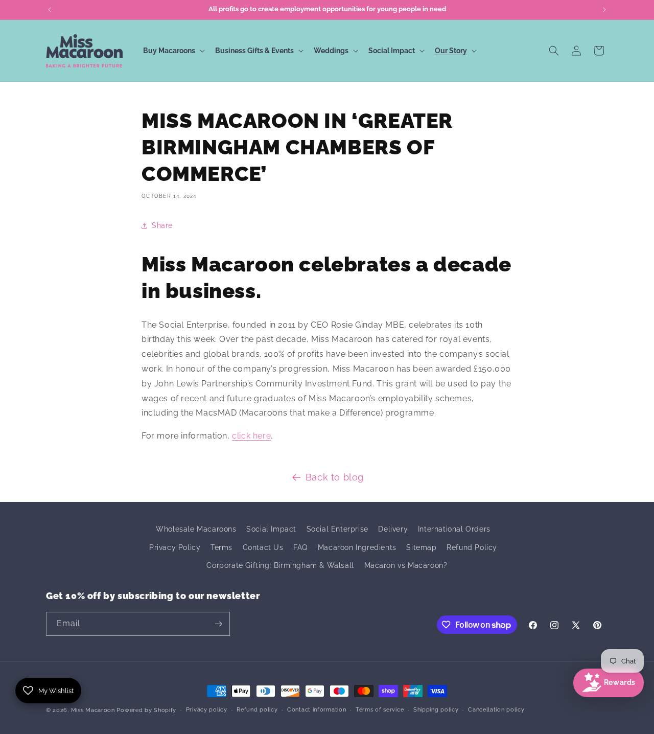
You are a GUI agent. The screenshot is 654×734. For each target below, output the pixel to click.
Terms (221, 547)
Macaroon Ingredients (357, 547)
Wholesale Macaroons (196, 529)
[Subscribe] (218, 624)
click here (251, 436)
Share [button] (162, 225)
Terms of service (380, 709)
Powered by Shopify (146, 710)
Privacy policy (206, 709)
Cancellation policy (496, 709)
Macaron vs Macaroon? (406, 565)
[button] (173, 50)
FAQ (300, 547)
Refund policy (257, 709)
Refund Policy (472, 547)
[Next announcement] (604, 9)
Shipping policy (436, 709)
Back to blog (335, 477)
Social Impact (271, 529)
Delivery (393, 529)
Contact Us (263, 547)
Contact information (316, 709)
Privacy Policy (174, 547)
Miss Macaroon (93, 710)
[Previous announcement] (49, 9)
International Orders (454, 529)
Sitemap (421, 547)
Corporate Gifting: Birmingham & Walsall (280, 565)
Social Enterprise (337, 529)
